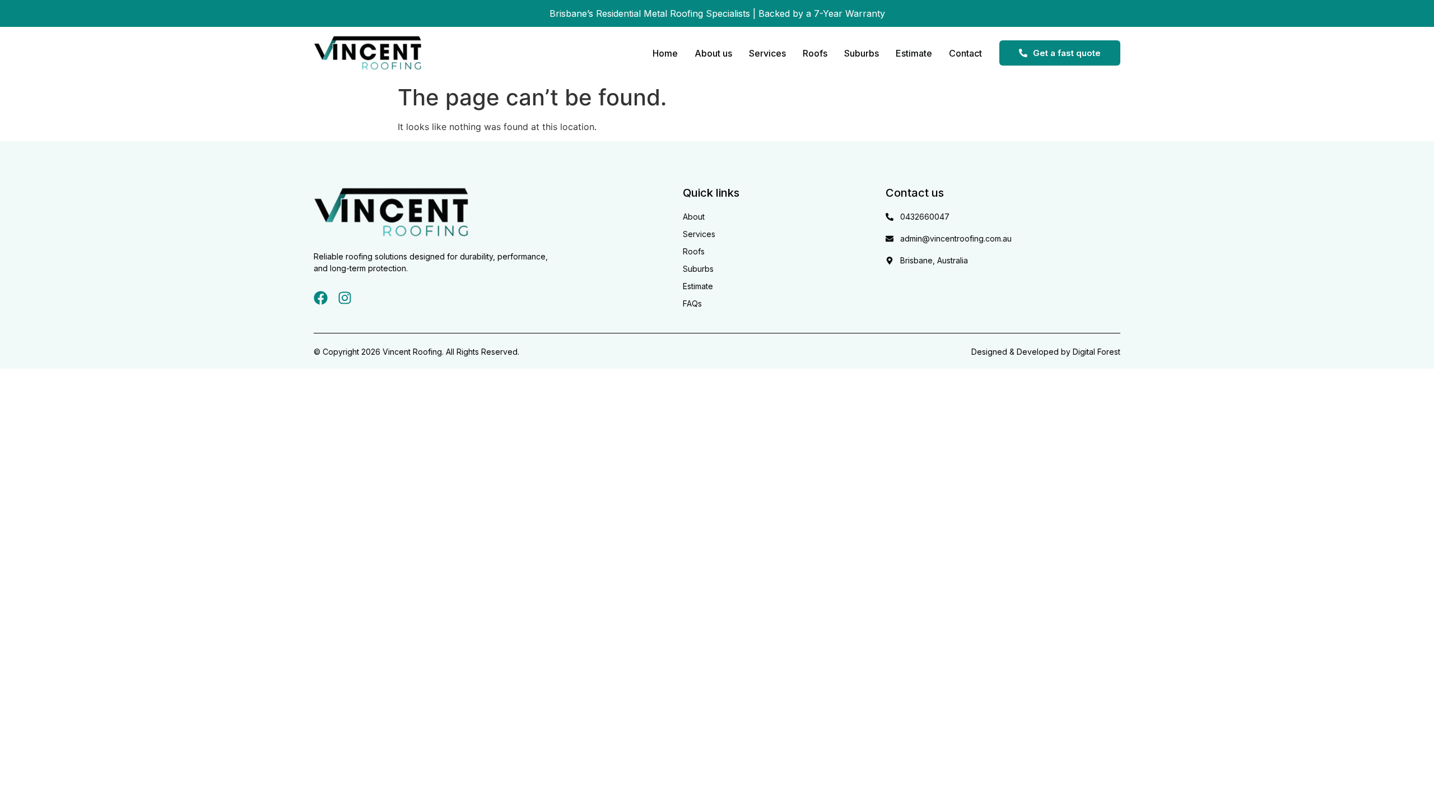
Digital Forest (1096, 351)
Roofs (815, 53)
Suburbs (861, 53)
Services (767, 53)
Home (665, 53)
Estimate (914, 53)
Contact (965, 53)
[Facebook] (321, 298)
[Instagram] (345, 298)
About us (713, 53)
